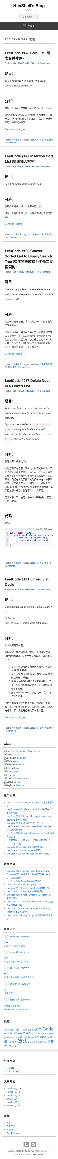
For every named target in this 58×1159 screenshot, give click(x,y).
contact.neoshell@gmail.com (26, 750)
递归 (10, 367)
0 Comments (44, 63)
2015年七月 (11, 1091)
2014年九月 (11, 1102)
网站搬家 (31, 1042)
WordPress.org (13, 1133)
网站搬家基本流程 (12, 1005)
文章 (10, 1126)
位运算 (46, 1033)
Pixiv (14, 774)
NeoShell (31, 63)
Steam (16, 767)
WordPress (16, 1033)
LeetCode (34, 139)
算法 (46, 139)
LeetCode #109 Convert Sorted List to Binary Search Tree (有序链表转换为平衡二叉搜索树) (29, 258)
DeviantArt (22, 778)
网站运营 (39, 1042)
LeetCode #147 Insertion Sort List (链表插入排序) (29, 158)
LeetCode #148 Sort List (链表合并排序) (25, 822)
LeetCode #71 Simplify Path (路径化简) (24, 846)
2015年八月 (11, 1088)
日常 (9, 1042)
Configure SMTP (14, 1030)
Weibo (16, 761)
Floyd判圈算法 (27, 1030)
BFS (5, 1030)
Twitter (16, 754)
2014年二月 (11, 1105)
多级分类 (10, 1037)
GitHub (17, 781)
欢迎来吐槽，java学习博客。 (17, 961)
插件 (32, 1037)
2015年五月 (11, 1098)
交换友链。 (9, 993)
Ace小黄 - (19, 952)
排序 (42, 139)
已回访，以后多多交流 (14, 945)
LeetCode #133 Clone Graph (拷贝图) (23, 850)
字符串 (16, 1037)
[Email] (33, 1144)
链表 (51, 139)
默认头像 (12, 1045)
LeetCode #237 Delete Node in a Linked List (27, 383)
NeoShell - (20, 936)
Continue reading (15, 129)
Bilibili (15, 771)
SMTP (6, 1033)
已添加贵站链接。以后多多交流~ (19, 977)
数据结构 (44, 1037)
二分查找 (28, 1033)
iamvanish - (20, 983)
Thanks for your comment (16, 1008)
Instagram (21, 757)
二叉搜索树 (44, 364)
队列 (6, 1045)
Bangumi (19, 764)
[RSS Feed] (26, 1144)
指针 (42, 727)
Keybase (19, 785)
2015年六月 (11, 1095)
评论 (10, 1129)
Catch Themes (37, 1154)
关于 (6, 942)
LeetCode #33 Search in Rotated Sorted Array (27, 853)
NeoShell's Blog (29, 5)
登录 (8, 1122)
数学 (37, 1037)
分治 (51, 1033)
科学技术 (17, 139)
